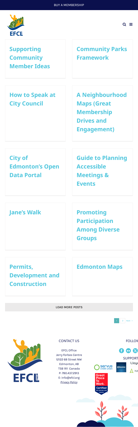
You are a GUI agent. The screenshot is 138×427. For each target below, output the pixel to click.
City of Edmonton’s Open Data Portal (34, 166)
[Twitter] (135, 350)
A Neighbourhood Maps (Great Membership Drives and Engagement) (102, 112)
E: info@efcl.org (69, 377)
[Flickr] (128, 350)
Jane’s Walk (25, 212)
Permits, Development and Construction (34, 275)
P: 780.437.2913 (69, 373)
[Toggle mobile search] (124, 24)
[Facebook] (121, 350)
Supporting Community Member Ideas (29, 57)
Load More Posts (69, 307)
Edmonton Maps (100, 266)
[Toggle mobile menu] (131, 24)
